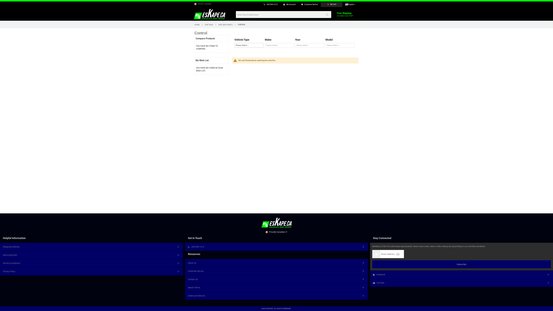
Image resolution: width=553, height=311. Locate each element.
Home (197, 25)
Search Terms (194, 287)
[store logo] (209, 14)
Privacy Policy (9, 271)
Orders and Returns (196, 296)
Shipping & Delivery (11, 247)
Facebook (380, 274)
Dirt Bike (209, 25)
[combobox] (283, 14)
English (351, 4)
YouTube (380, 283)
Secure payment (10, 255)
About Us (192, 263)
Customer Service (195, 271)
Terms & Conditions (11, 263)
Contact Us (193, 279)
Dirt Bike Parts (225, 25)
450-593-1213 (272, 4)
